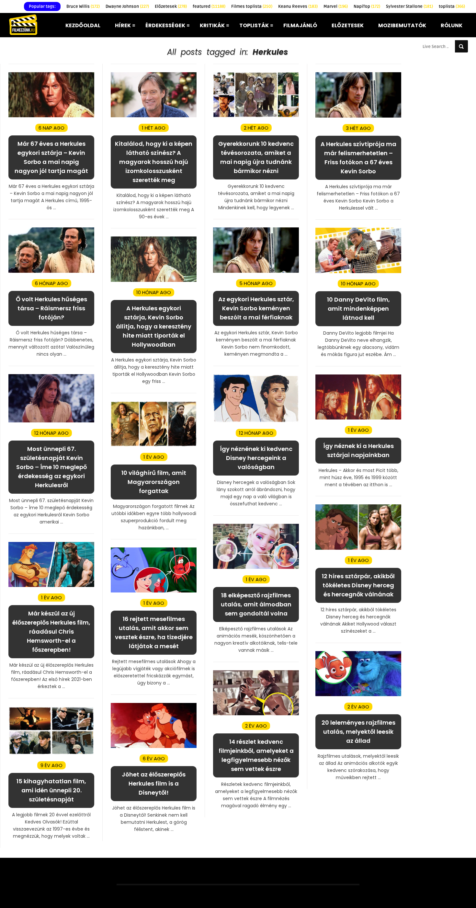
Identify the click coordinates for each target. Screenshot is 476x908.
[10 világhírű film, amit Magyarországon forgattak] (154, 445)
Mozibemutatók (402, 25)
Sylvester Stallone (409, 6)
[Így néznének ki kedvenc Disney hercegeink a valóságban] (256, 421)
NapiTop (367, 6)
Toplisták (254, 25)
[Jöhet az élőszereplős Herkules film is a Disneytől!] (154, 746)
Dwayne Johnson (127, 6)
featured (209, 6)
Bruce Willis (83, 6)
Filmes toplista (251, 6)
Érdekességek (165, 25)
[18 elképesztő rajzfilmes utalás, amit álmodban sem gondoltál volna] (256, 567)
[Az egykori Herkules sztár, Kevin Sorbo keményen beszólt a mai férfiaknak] (256, 271)
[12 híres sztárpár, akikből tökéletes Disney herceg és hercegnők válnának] (358, 548)
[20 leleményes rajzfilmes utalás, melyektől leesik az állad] (358, 694)
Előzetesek (171, 6)
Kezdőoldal (82, 25)
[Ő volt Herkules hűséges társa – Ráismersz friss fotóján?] (51, 271)
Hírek (123, 25)
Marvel (335, 6)
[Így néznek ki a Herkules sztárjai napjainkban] (358, 418)
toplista (452, 6)
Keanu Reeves (298, 6)
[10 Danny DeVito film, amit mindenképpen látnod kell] (358, 271)
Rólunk (451, 25)
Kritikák (212, 25)
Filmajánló (300, 25)
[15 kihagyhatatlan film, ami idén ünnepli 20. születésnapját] (51, 753)
